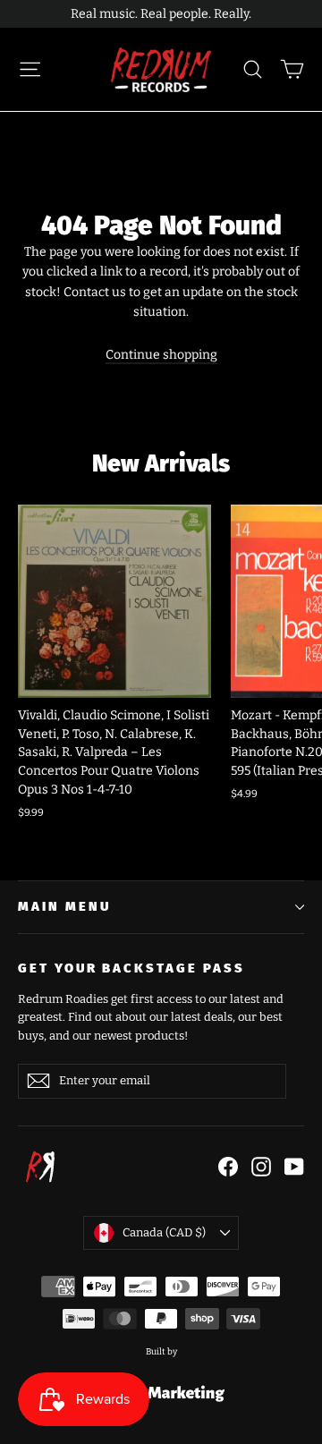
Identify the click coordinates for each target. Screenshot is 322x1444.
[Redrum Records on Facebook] (228, 1166)
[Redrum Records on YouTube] (294, 1166)
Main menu (64, 906)
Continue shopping (161, 354)
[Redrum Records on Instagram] (261, 1166)
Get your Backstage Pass (131, 968)
